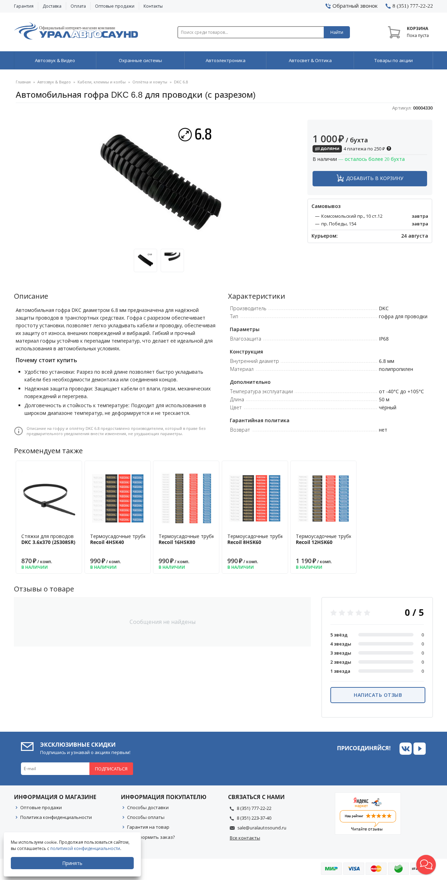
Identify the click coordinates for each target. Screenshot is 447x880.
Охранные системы (140, 60)
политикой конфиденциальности (85, 848)
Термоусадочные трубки (119, 539)
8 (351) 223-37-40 (254, 818)
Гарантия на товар (148, 827)
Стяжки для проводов (48, 539)
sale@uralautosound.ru (261, 828)
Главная (23, 81)
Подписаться (111, 769)
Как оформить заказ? (151, 837)
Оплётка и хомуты (149, 81)
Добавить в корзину (374, 178)
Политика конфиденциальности (56, 817)
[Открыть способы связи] (426, 864)
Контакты (153, 6)
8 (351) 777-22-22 (254, 808)
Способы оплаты (145, 817)
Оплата (78, 6)
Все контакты (245, 838)
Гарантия (24, 6)
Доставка (52, 6)
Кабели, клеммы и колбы (102, 81)
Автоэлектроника (226, 60)
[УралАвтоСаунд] (76, 32)
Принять (72, 863)
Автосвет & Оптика (310, 60)
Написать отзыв (378, 695)
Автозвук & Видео (55, 60)
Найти (336, 32)
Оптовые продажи (114, 6)
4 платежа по (364, 149)
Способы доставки (148, 807)
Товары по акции (393, 60)
